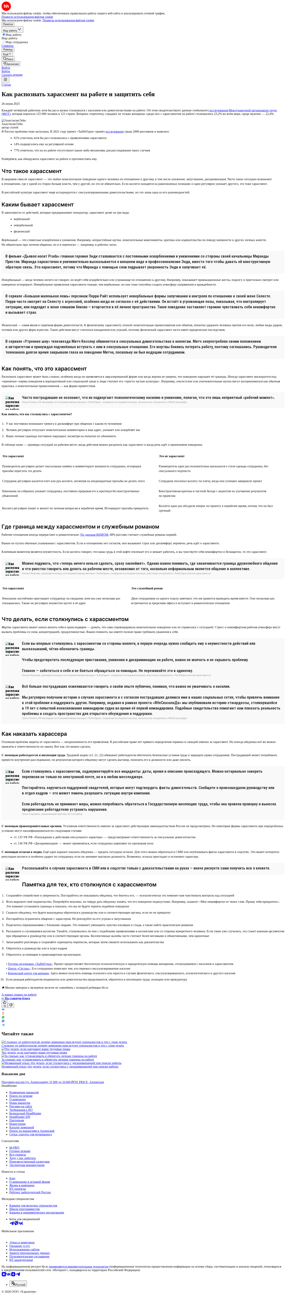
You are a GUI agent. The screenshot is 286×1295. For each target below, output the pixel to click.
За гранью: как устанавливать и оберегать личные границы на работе (48, 1059)
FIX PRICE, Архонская (88, 1082)
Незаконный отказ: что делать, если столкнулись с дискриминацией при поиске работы (60, 1066)
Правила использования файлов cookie (68, 20)
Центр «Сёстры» (19, 968)
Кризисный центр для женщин (28, 973)
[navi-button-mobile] (5, 80)
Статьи (6, 84)
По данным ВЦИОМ (94, 534)
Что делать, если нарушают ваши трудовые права (34, 1052)
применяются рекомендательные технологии (79, 1266)
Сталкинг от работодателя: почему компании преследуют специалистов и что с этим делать (63, 1045)
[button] (6, 67)
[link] (8, 58)
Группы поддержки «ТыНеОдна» (30, 964)
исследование (114, 131)
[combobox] (18, 1283)
